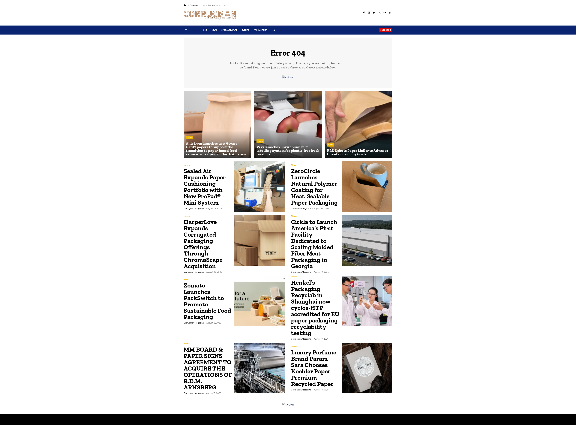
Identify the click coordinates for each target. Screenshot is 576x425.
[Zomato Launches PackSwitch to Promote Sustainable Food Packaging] (259, 301)
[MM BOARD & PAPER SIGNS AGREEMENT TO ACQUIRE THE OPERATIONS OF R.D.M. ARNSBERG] (259, 368)
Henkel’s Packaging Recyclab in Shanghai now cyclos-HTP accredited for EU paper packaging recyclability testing (315, 308)
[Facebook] (364, 12)
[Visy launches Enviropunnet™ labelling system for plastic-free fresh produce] (288, 124)
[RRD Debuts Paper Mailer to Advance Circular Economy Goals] (358, 124)
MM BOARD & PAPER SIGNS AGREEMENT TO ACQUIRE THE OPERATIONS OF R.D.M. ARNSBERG (208, 368)
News (189, 137)
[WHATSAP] (390, 12)
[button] (274, 30)
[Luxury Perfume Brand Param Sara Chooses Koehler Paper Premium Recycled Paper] (367, 368)
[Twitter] (379, 12)
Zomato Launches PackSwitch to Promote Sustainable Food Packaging (207, 301)
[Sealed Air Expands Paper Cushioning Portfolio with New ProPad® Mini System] (259, 186)
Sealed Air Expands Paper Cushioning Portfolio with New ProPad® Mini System (205, 186)
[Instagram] (369, 12)
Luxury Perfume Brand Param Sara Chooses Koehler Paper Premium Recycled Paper (313, 368)
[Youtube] (384, 12)
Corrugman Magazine (194, 208)
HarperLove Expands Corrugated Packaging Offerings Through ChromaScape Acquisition (203, 244)
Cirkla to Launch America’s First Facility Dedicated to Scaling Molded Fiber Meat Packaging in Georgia (314, 244)
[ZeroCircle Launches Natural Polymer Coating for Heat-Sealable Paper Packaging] (367, 186)
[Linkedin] (374, 12)
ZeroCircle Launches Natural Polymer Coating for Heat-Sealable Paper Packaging (314, 186)
